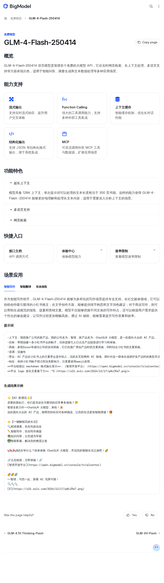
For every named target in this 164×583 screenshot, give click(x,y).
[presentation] (82, 354)
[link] (29, 108)
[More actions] (159, 6)
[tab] (9, 286)
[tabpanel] (82, 398)
